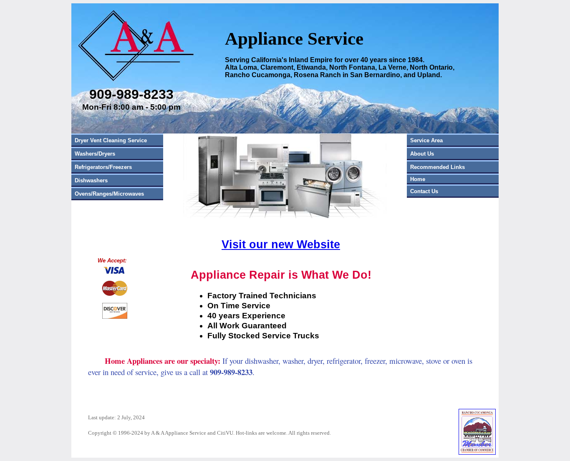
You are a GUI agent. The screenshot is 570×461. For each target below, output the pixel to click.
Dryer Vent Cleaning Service (111, 140)
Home (417, 179)
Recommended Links (437, 167)
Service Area (426, 140)
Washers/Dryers (95, 154)
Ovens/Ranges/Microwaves (109, 194)
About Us (422, 154)
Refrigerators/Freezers (103, 167)
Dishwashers (91, 180)
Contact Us (424, 191)
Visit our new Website (281, 244)
